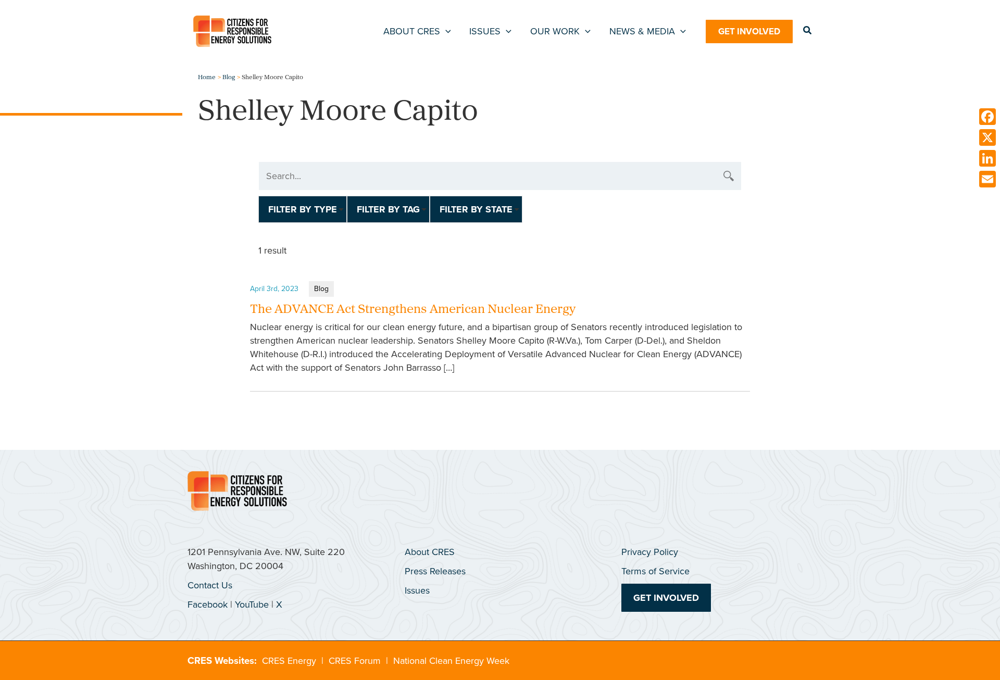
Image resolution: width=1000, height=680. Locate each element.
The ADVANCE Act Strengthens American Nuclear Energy (413, 310)
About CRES (430, 552)
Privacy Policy (649, 552)
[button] (445, 31)
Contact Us (210, 585)
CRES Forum (355, 661)
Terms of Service (655, 571)
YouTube (252, 604)
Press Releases (435, 571)
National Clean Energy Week (451, 661)
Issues (417, 590)
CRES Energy (289, 661)
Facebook (208, 604)
